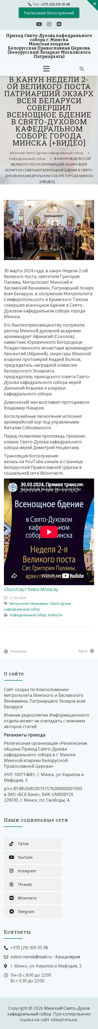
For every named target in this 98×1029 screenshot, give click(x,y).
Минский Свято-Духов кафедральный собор (48, 1011)
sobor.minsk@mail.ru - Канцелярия (45, 957)
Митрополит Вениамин (28, 603)
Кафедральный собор (28, 615)
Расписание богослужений (49, 12)
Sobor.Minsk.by (43, 589)
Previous (18, 651)
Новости (55, 615)
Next (83, 650)
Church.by (14, 589)
